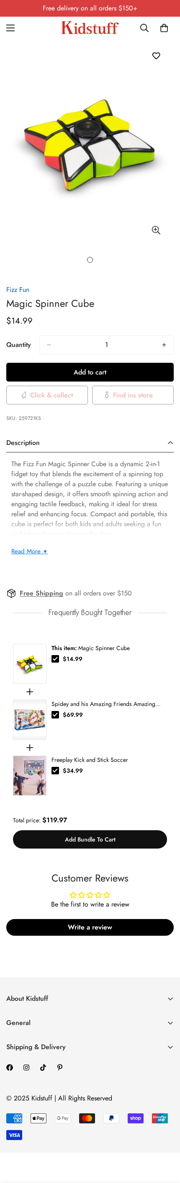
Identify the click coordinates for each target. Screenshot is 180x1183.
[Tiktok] (43, 1067)
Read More (29, 551)
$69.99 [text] (73, 715)
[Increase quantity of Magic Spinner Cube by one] (164, 345)
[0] (164, 28)
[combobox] (144, 28)
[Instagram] (26, 1067)
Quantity (18, 344)
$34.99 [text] (73, 770)
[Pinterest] (60, 1067)
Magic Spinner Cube (90, 648)
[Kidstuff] (90, 28)
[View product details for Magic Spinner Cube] (29, 664)
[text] (90, 613)
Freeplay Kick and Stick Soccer (89, 760)
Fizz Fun (17, 289)
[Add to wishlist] (156, 55)
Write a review (90, 927)
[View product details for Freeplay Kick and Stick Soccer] (29, 776)
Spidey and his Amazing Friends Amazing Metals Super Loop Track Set (103, 704)
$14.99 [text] (72, 659)
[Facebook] (9, 1067)
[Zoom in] (156, 230)
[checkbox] (55, 659)
